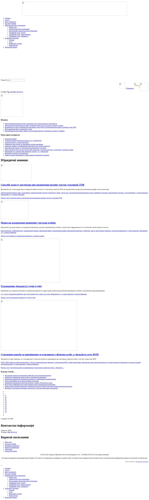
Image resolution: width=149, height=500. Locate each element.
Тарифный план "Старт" (17, 33)
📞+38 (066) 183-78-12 (15, 92)
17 (5, 410)
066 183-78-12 (12, 432)
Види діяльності (10, 22)
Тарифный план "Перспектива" (20, 34)
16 (5, 408)
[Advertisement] (74, 64)
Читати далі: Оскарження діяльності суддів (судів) (18, 297)
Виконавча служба (15, 43)
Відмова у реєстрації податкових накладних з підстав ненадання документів (31, 388)
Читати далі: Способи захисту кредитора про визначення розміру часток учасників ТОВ (31, 198)
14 (5, 404)
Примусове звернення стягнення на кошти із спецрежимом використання (30, 379)
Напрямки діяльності (12, 446)
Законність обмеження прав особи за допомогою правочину (25, 377)
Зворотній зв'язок (11, 47)
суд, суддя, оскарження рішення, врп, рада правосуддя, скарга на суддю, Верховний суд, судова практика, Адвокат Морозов (44, 294)
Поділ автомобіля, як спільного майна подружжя (22, 381)
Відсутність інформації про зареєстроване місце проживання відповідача (30, 384)
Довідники (8, 449)
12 (5, 401)
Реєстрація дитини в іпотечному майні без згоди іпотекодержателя (28, 375)
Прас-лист (8, 442)
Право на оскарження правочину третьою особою (28, 222)
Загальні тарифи (10, 23)
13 (5, 402)
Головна (8, 18)
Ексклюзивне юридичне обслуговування (23, 31)
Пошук (3, 80)
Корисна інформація (12, 447)
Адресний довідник (12, 38)
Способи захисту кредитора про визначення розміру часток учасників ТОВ (42, 184)
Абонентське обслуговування (15, 25)
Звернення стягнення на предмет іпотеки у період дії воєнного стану (29, 383)
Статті (7, 20)
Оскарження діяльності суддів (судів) (21, 286)
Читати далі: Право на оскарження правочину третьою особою (22, 236)
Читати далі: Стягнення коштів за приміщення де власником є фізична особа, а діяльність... (32, 368)
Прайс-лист (13, 27)
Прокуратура (13, 45)
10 (5, 397)
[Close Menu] (1, 465)
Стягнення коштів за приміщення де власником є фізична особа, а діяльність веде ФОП (50, 354)
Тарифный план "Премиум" (18, 36)
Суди (10, 42)
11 (5, 399)
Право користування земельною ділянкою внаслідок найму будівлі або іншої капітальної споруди (38, 386)
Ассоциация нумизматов (142, 461)
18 (5, 412)
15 (5, 406)
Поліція (11, 40)
